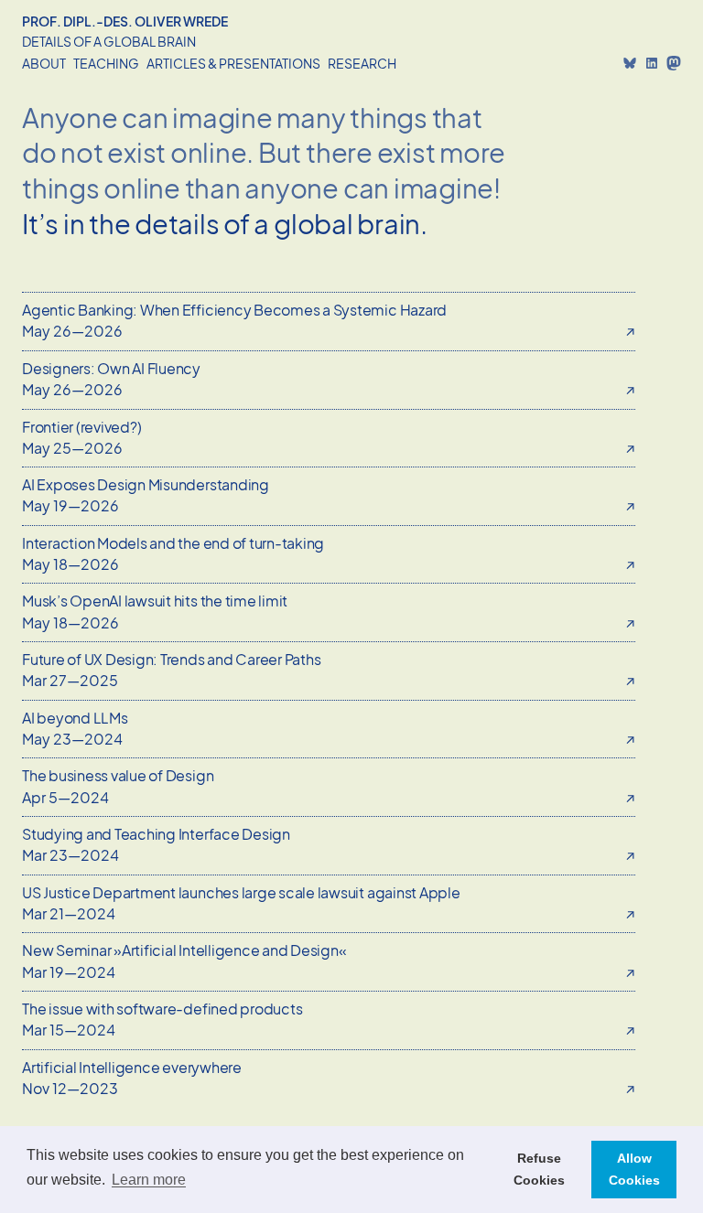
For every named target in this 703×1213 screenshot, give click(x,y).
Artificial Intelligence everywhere (132, 1067)
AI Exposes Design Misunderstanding (145, 484)
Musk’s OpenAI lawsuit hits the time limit (154, 600)
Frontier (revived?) (81, 426)
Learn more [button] (149, 1179)
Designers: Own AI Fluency (111, 368)
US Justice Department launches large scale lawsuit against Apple (241, 892)
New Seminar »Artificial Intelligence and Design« (184, 950)
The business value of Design (117, 775)
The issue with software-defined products (162, 1008)
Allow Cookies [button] (634, 1169)
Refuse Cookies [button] (539, 1169)
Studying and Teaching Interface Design (156, 833)
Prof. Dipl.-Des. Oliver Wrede (125, 21)
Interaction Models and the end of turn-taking (173, 543)
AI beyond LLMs (75, 717)
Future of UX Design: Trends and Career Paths (171, 659)
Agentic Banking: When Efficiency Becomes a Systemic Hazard (234, 309)
